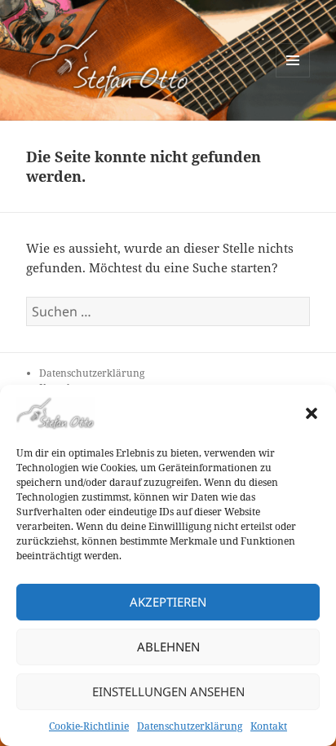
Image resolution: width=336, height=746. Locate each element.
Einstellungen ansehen (168, 691)
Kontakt (268, 726)
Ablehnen (168, 646)
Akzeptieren (168, 602)
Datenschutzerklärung (189, 726)
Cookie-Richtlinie (89, 726)
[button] (311, 413)
